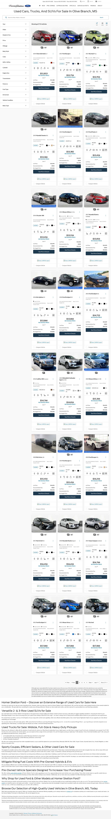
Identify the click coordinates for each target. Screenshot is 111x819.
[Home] (39, 5)
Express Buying (62, 5)
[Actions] (53, 53)
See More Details (43, 88)
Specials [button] (72, 5)
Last (96, 682)
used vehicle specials (16, 773)
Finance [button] (93, 5)
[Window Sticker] (80, 70)
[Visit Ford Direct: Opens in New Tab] (54, 815)
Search (101, 17)
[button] (54, 36)
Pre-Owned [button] (51, 5)
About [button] (100, 5)
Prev (73, 682)
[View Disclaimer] (48, 68)
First (67, 682)
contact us (69, 791)
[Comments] (53, 68)
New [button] (43, 5)
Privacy (29, 813)
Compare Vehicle (40, 103)
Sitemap (25, 813)
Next (90, 682)
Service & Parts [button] (83, 5)
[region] (44, 82)
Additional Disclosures (37, 813)
